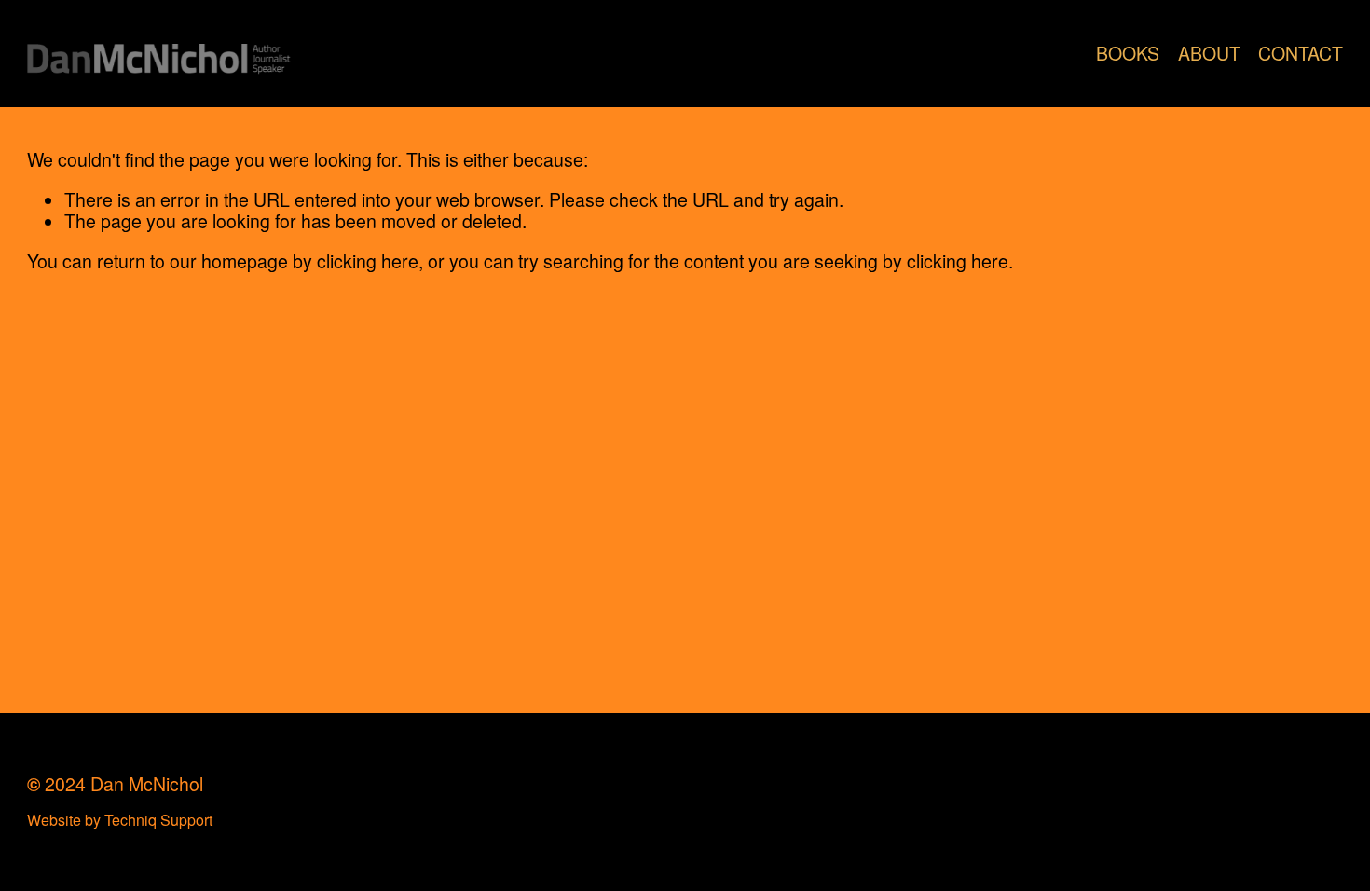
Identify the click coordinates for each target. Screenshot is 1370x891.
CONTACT (1300, 53)
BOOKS (1127, 53)
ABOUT (1209, 53)
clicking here (367, 261)
